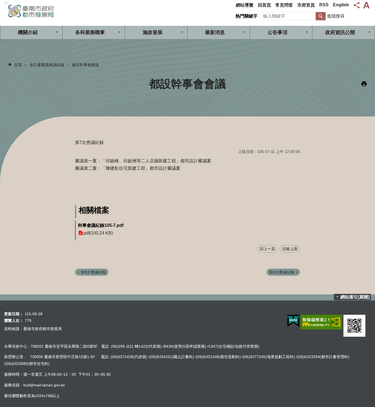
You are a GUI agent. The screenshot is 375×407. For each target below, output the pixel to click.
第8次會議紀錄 (93, 272)
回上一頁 (267, 249)
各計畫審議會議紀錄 (47, 65)
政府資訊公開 (340, 32)
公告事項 (277, 32)
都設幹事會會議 (85, 65)
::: (5, 3)
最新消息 (215, 32)
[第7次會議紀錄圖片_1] (354, 326)
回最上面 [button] (290, 249)
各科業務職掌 (90, 32)
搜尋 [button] (321, 16)
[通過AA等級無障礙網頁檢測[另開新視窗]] (321, 322)
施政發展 (153, 32)
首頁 (18, 65)
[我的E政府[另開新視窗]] (293, 321)
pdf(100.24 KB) (98, 233)
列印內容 (364, 83)
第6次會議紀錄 (281, 272)
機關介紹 (28, 32)
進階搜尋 (336, 16)
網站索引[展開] (355, 297)
